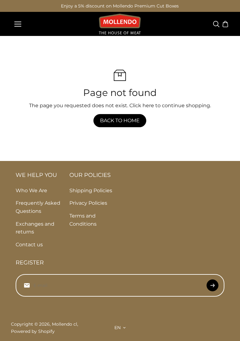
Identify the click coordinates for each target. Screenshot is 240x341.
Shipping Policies (90, 190)
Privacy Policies (88, 203)
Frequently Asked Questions (38, 207)
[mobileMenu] (18, 24)
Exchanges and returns (35, 228)
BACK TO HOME (120, 120)
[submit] (212, 285)
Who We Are (31, 190)
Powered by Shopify (33, 331)
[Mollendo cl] (120, 24)
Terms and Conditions (83, 220)
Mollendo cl (64, 324)
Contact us (29, 245)
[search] (216, 24)
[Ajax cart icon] (225, 24)
